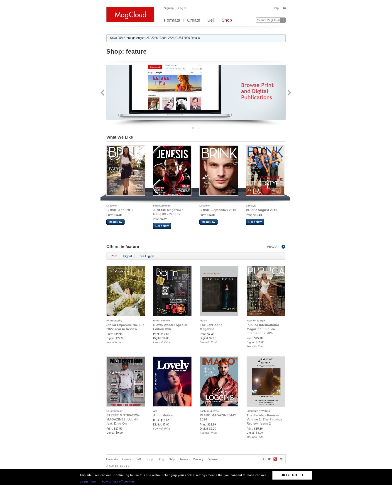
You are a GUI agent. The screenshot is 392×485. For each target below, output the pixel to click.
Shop (227, 20)
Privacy (198, 459)
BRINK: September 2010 (217, 210)
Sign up (169, 8)
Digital (127, 256)
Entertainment (161, 205)
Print (114, 256)
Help (276, 8)
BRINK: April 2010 (120, 210)
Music (203, 320)
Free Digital (145, 256)
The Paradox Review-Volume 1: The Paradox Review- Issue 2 (264, 419)
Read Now (115, 222)
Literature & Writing (258, 411)
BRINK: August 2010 (261, 210)
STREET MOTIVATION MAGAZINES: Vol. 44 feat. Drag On (123, 419)
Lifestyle (111, 205)
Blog (161, 459)
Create (193, 20)
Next (289, 93)
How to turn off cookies (118, 481)
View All (273, 247)
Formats (172, 20)
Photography (114, 320)
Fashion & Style (256, 320)
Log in (182, 8)
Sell (211, 20)
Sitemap (213, 459)
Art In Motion (163, 415)
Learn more (88, 481)
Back (102, 93)
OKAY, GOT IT (292, 475)
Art (155, 411)
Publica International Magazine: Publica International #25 (263, 329)
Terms (184, 459)
